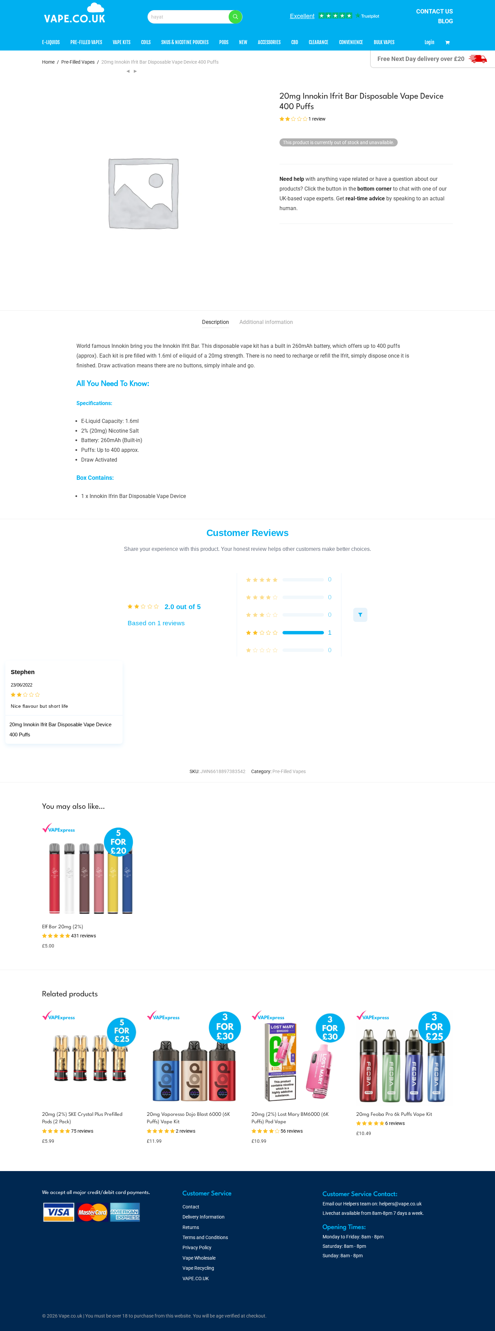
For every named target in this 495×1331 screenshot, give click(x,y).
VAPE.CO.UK (196, 1278)
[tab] (215, 322)
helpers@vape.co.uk (400, 1203)
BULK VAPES (384, 42)
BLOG (445, 21)
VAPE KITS (121, 42)
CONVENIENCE (351, 42)
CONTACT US (434, 11)
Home (48, 62)
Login (429, 42)
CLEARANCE (318, 42)
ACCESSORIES (269, 42)
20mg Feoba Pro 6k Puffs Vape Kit (394, 1114)
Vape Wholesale (199, 1258)
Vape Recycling (198, 1268)
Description (215, 322)
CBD (294, 42)
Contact (191, 1206)
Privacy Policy (197, 1247)
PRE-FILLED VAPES (86, 42)
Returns (191, 1227)
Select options (58, 941)
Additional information (266, 322)
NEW (243, 42)
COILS (146, 42)
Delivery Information (204, 1217)
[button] (235, 17)
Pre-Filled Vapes (78, 62)
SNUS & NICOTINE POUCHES (184, 42)
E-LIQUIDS (51, 42)
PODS (223, 42)
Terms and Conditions (205, 1237)
